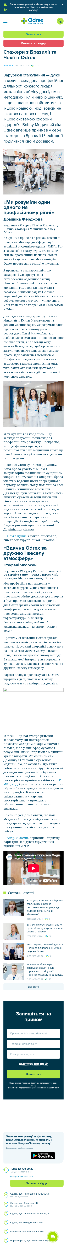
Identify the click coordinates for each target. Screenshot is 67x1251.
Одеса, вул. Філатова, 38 (24, 1204)
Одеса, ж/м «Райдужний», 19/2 (26, 1222)
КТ (59, 780)
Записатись (33, 34)
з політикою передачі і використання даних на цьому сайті (33, 1088)
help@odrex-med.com (21, 1176)
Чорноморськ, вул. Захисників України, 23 (33, 1240)
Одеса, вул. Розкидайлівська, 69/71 (29, 1195)
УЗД (15, 784)
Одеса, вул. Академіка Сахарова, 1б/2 (31, 1213)
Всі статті (33, 987)
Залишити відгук (37, 1183)
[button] (5, 21)
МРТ (6, 784)
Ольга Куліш (16, 536)
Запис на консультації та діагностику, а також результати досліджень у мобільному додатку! (33, 7)
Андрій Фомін (17, 838)
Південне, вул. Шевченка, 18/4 (27, 1231)
